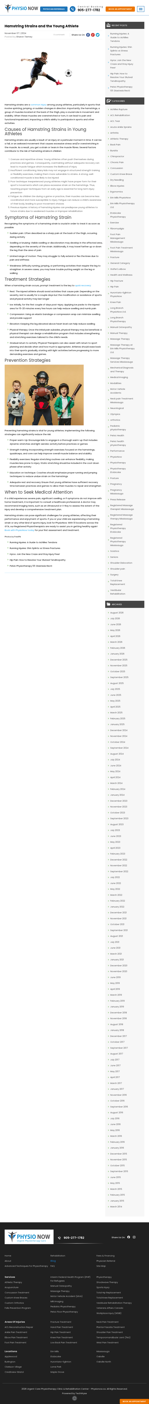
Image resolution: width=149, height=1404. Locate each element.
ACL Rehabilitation (120, 115)
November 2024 (118, 736)
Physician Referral (105, 1260)
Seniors (114, 557)
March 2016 (116, 1136)
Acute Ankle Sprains (121, 127)
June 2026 (115, 624)
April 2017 (115, 1077)
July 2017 (114, 1059)
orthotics (115, 419)
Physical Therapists (48, 342)
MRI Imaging (56, 1301)
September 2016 (119, 1106)
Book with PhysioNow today (19, 530)
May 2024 (115, 771)
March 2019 (116, 994)
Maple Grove (57, 1372)
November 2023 (118, 806)
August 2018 (116, 1024)
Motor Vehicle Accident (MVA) (66, 1296)
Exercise (114, 222)
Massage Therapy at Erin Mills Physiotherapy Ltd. (122, 348)
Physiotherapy (118, 462)
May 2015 (115, 1183)
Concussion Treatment (17, 1292)
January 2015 (117, 1200)
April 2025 (115, 706)
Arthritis (114, 132)
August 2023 (117, 824)
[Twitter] (98, 35)
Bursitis (114, 150)
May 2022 (115, 888)
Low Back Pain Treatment (63, 1342)
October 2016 (117, 1100)
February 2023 (117, 853)
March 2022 (116, 894)
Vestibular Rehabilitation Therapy (114, 1302)
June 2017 (115, 1065)
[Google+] (93, 35)
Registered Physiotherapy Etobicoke (118, 528)
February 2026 (117, 647)
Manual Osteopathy (121, 327)
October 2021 (117, 924)
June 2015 (115, 1177)
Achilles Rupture (118, 109)
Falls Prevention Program (18, 1307)
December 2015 (118, 1153)
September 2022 (119, 871)
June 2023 (115, 836)
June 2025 (115, 694)
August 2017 (116, 1053)
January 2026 (117, 653)
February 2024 (117, 789)
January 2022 (117, 906)
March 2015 (116, 1189)
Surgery (114, 574)
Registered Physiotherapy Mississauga (118, 541)
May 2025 (115, 700)
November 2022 (118, 865)
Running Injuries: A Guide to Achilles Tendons (33, 542)
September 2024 (119, 747)
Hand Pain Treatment (61, 1327)
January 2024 (117, 794)
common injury (38, 104)
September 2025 (119, 677)
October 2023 (117, 812)
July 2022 (115, 877)
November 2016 (118, 1094)
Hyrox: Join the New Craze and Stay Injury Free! (35, 554)
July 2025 (115, 689)
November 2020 (118, 971)
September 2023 (119, 818)
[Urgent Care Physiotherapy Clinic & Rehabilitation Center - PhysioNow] (21, 9)
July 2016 (114, 1118)
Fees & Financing (105, 1255)
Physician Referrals (54, 9)
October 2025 (117, 671)
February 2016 (117, 1141)
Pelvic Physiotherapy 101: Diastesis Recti (31, 565)
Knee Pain (115, 302)
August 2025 (117, 683)
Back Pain (115, 144)
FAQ (52, 1265)
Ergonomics (116, 191)
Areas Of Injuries (15, 1322)
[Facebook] (88, 35)
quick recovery (83, 285)
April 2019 (115, 989)
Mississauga (102, 1351)
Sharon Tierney (24, 36)
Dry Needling (117, 179)
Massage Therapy (120, 338)
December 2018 (118, 1012)
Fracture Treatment (60, 1321)
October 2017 (117, 1041)
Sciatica (114, 551)
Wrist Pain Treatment (107, 1342)
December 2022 (118, 859)
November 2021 (118, 918)
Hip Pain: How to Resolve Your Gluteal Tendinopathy (37, 559)
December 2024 (118, 730)
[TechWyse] (74, 1399)
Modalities (115, 383)
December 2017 (118, 1036)
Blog (53, 1261)
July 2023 (115, 830)
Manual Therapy (118, 333)
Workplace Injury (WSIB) (108, 1313)
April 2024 (115, 777)
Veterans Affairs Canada (109, 1307)
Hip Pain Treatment (60, 1332)
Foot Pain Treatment (15, 1342)
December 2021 (118, 912)
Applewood (11, 1356)
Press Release (117, 499)
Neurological (117, 408)
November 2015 (118, 1159)
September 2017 (119, 1047)
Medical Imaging (119, 377)
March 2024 (116, 783)
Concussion (116, 168)
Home (8, 1255)
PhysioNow (116, 456)
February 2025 (117, 718)
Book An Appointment (120, 9)
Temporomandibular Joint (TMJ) (113, 1337)
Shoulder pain (117, 568)
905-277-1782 (74, 1238)
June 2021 (115, 947)
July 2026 (115, 618)
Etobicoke (55, 1356)
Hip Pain (114, 286)
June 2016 (115, 1124)
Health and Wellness (121, 274)
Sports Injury (102, 1287)
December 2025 (118, 659)
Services (10, 1277)
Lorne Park (55, 1366)
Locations (11, 1351)
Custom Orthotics (14, 1302)
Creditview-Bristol (14, 1372)
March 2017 (116, 1083)
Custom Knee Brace (121, 174)
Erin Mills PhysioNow (120, 197)
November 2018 (118, 1018)
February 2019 (117, 1000)
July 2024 (115, 759)
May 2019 (115, 983)
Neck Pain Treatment (107, 1321)
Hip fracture (116, 280)
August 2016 (116, 1112)
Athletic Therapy (119, 138)
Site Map (101, 1265)
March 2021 (116, 953)
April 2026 (115, 636)
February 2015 (117, 1194)
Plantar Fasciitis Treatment (110, 1327)
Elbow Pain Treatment (16, 1337)
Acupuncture (11, 1287)
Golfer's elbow (118, 269)
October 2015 (117, 1165)
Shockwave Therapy (107, 1282)
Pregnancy (116, 483)
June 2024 (115, 765)
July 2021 (114, 942)
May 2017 (115, 1071)
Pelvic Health (117, 435)
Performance (117, 450)
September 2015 (119, 1171)
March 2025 (116, 712)
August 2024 (117, 753)
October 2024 (117, 742)
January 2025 (117, 724)
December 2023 (118, 800)
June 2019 (115, 977)
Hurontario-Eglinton (60, 1361)
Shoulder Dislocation (121, 562)
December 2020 (118, 965)
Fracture (114, 257)
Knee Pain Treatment (61, 1337)
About (8, 1260)
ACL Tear (115, 121)
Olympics (115, 414)
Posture (114, 478)
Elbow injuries (117, 185)
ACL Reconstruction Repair (19, 1327)
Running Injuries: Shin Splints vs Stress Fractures (35, 548)
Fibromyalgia (117, 228)
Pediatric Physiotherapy (63, 1306)
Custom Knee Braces (16, 1297)
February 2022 (117, 900)
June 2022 (115, 883)
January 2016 (117, 1147)
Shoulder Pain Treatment (109, 1332)
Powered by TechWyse (74, 1393)
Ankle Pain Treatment (16, 1332)
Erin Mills (54, 1351)
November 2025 (118, 665)
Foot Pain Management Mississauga (117, 238)
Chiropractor (117, 156)
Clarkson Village (13, 1366)
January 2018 (117, 1030)
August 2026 (117, 612)
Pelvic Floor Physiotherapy (64, 1311)
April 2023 (115, 847)
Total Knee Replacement (109, 1297)
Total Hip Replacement (108, 1292)
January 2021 (117, 959)
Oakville (100, 1356)
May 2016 (115, 1130)
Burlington (10, 1361)
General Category (120, 263)
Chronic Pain (117, 162)
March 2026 (116, 641)
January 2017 (117, 1088)
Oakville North (103, 1361)
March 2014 (116, 1206)
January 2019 (117, 1006)
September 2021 (119, 930)
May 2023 (115, 841)
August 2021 (116, 936)
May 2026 (115, 630)
